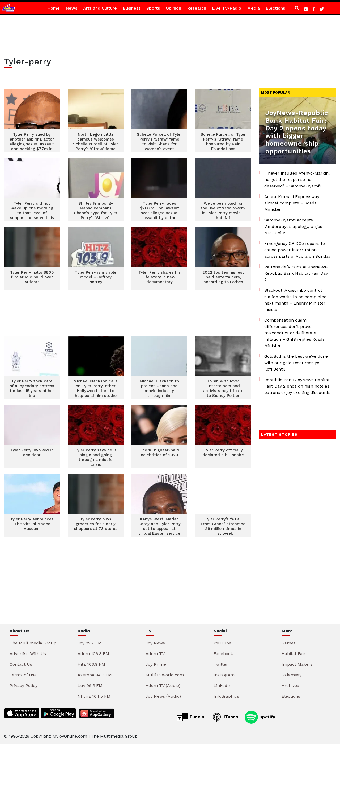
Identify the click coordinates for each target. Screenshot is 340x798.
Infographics (226, 696)
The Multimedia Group (33, 642)
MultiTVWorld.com (165, 674)
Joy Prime (156, 664)
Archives (290, 685)
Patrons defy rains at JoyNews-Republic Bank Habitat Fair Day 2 (296, 273)
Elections (275, 8)
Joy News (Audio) (163, 696)
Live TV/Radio (226, 8)
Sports (153, 8)
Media (253, 8)
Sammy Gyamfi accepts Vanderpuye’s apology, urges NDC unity (293, 226)
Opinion (173, 8)
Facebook (223, 653)
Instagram (224, 674)
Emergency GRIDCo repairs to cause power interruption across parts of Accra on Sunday (297, 250)
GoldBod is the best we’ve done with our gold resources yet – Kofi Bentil (296, 363)
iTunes (230, 716)
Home (53, 8)
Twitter (221, 664)
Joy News (155, 642)
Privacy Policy (23, 685)
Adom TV (155, 653)
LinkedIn (222, 685)
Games (289, 642)
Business (132, 8)
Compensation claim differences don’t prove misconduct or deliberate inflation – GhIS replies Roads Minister (294, 333)
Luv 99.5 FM (90, 685)
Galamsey (291, 674)
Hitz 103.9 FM (91, 664)
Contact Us (21, 664)
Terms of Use (23, 674)
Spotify (266, 716)
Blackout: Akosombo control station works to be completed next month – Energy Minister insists (295, 300)
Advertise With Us (28, 653)
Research (196, 8)
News (71, 8)
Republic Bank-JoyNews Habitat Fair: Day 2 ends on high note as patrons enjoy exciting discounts (297, 386)
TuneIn (196, 716)
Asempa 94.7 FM (95, 674)
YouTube (222, 642)
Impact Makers (297, 664)
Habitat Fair (293, 653)
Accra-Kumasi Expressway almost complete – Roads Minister (291, 203)
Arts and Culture (100, 8)
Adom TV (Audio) (163, 685)
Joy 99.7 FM (90, 642)
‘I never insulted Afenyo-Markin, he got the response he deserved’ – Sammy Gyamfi (297, 179)
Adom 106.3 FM (93, 653)
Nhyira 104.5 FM (94, 696)
